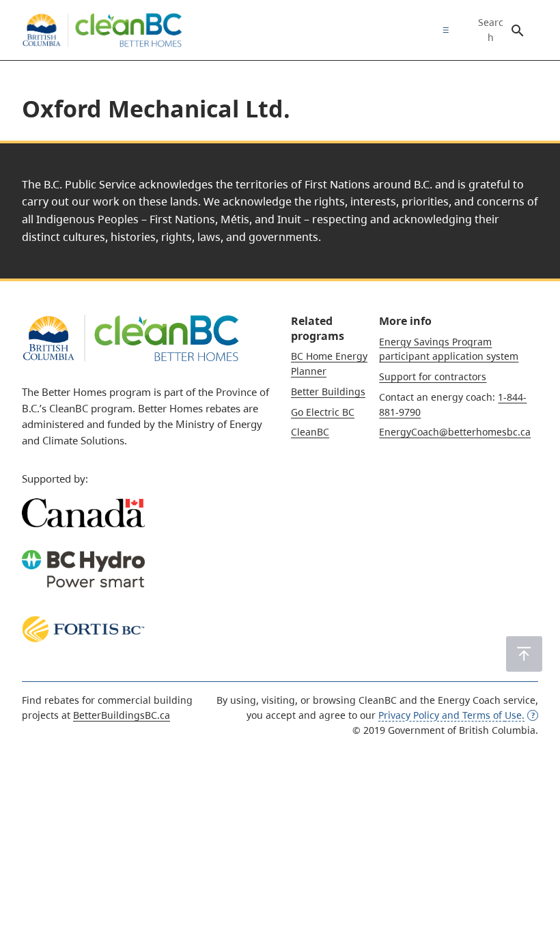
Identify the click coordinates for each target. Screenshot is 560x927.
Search (490, 30)
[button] (524, 654)
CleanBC (310, 431)
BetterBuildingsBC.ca (121, 715)
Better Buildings (328, 391)
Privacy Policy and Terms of (451, 715)
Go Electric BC (322, 411)
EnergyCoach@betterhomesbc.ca (455, 431)
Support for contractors (432, 376)
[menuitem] (442, 30)
